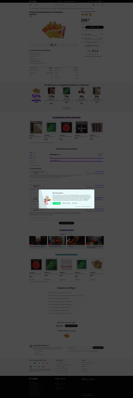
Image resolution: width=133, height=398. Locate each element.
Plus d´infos (74, 203)
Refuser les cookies (66, 203)
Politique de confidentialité (86, 206)
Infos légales (78, 206)
